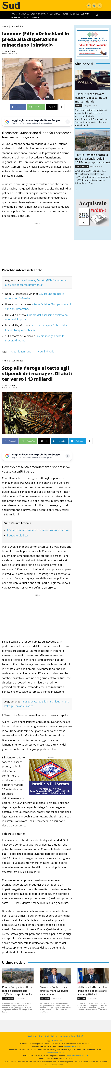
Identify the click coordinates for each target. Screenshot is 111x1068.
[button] (97, 15)
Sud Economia (82, 166)
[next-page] (81, 190)
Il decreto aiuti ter (17, 535)
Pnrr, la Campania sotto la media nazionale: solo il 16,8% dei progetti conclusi (92, 158)
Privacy (55, 1040)
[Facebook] (88, 5)
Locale (79, 105)
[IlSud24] (14, 5)
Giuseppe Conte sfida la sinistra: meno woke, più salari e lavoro (54, 991)
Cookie (61, 1040)
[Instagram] (94, 5)
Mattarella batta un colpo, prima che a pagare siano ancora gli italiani (92, 991)
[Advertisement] (37, 245)
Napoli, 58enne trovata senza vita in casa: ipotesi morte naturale (91, 97)
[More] (61, 107)
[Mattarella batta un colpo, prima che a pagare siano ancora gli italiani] (93, 975)
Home (5, 26)
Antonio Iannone (21, 351)
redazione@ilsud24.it (55, 1052)
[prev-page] (76, 190)
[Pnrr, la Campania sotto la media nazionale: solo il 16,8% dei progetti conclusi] (92, 140)
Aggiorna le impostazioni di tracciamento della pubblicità (55, 1036)
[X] (99, 5)
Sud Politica (17, 26)
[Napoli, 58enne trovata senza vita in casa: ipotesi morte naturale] (92, 80)
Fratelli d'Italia (45, 351)
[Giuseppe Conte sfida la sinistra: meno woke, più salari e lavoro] (55, 975)
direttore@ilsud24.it (71, 1046)
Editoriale (81, 998)
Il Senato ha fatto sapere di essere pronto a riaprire (38, 530)
